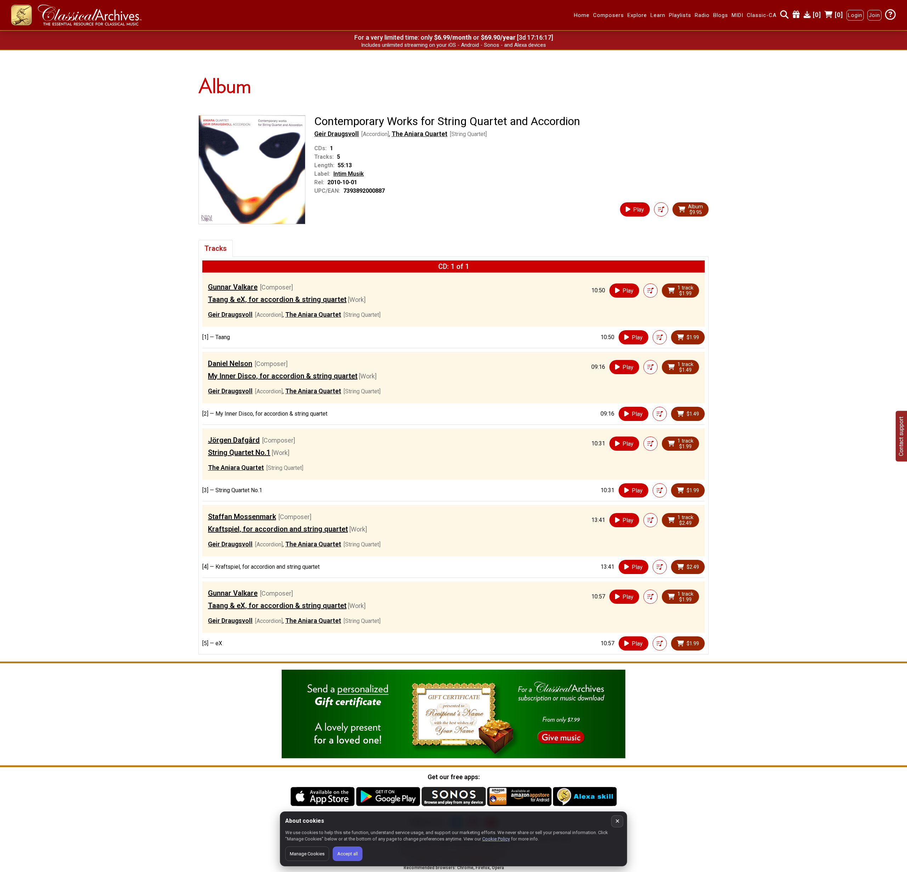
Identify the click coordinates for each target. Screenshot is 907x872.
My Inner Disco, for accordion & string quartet (282, 376)
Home (582, 15)
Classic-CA (762, 15)
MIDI (737, 15)
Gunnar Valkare (233, 287)
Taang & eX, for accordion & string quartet (277, 299)
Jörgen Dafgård (234, 440)
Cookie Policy (496, 839)
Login (855, 15)
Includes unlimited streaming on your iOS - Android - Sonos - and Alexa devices (453, 45)
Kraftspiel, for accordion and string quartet (278, 529)
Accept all (347, 853)
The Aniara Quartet (419, 133)
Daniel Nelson (230, 363)
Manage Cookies (307, 853)
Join (874, 15)
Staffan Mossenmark (242, 516)
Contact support (901, 436)
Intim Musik (348, 173)
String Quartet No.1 (239, 452)
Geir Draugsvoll (336, 133)
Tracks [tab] (215, 248)
